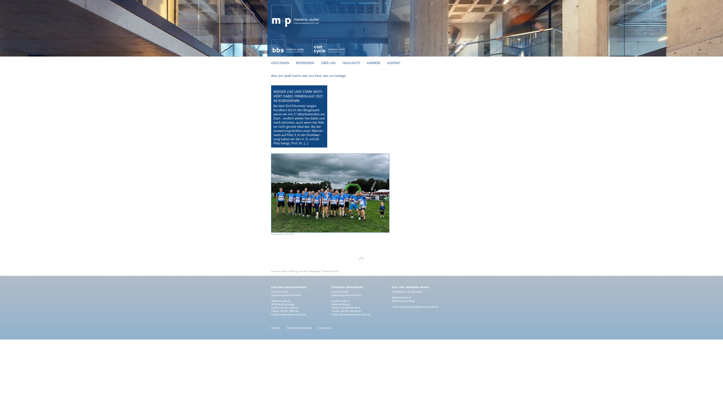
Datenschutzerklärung (299, 328)
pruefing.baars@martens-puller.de (419, 306)
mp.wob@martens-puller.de (355, 314)
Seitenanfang (361, 256)
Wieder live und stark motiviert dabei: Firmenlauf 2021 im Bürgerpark (298, 96)
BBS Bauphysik (281, 42)
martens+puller (282, 3)
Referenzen (305, 63)
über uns (328, 63)
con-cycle (319, 42)
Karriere (374, 63)
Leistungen (280, 63)
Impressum (324, 328)
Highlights (351, 63)
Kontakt (393, 63)
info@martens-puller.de (292, 314)
